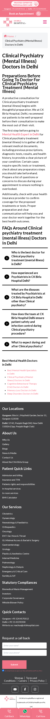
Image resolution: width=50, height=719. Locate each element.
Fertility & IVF (9, 575)
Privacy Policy (37, 680)
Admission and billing (12, 475)
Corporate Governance (13, 598)
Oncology (7, 531)
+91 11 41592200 (39, 9)
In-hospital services (11, 488)
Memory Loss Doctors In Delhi (21, 390)
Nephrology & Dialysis (13, 567)
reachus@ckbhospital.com (26, 625)
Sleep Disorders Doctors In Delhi (22, 393)
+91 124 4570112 (18, 9)
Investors (6, 593)
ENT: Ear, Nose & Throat (14, 535)
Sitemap (19, 678)
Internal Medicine (10, 558)
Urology (6, 549)
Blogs (5, 448)
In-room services (10, 493)
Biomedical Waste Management (17, 589)
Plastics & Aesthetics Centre (15, 553)
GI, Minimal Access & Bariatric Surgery (20, 540)
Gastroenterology (10, 544)
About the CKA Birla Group (15, 462)
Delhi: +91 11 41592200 (13, 622)
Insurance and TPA (11, 479)
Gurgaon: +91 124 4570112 (15, 618)
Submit (14, 664)
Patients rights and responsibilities (18, 484)
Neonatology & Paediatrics (15, 522)
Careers (22, 680)
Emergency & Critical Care (14, 571)
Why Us (6, 439)
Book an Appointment (21, 13)
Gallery (5, 444)
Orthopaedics (8, 527)
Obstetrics (7, 513)
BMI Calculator (9, 497)
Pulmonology (8, 562)
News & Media (9, 453)
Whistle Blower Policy (12, 602)
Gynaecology (8, 518)
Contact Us (7, 457)
